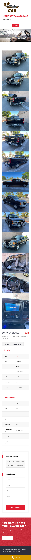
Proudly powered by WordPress (11, 549)
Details (7, 344)
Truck (17, 377)
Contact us (7, 538)
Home (8, 38)
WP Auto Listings (15, 551)
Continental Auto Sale (15, 16)
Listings (13, 38)
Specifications (17, 344)
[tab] (6, 344)
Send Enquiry (15, 507)
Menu (16, 25)
